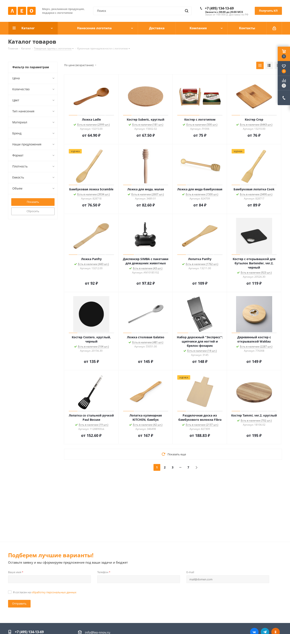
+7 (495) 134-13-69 (219, 8)
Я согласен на (44, 592)
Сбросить (33, 211)
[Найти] (187, 11)
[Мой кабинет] (274, 28)
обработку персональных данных (53, 592)
